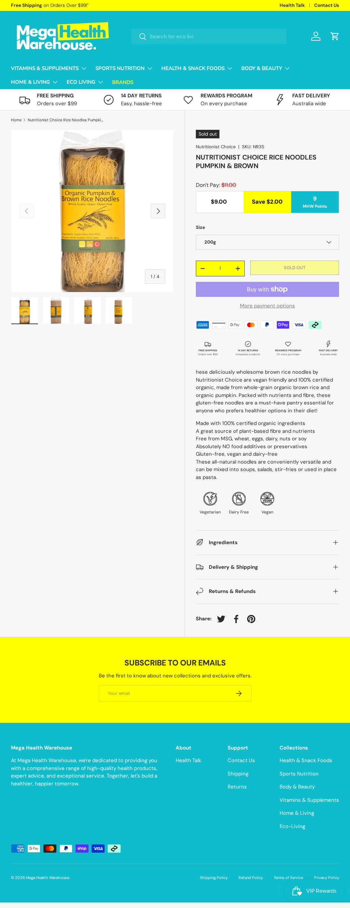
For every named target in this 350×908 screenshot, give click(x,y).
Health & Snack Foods (306, 760)
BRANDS (122, 82)
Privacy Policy (326, 877)
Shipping (238, 773)
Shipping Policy (214, 877)
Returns (237, 786)
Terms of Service (288, 877)
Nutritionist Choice (215, 147)
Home (16, 120)
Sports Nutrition (299, 773)
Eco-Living (292, 826)
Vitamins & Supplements (309, 800)
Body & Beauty (297, 786)
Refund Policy (251, 877)
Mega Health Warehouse (47, 877)
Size (200, 227)
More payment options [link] (267, 305)
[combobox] (208, 36)
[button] (334, 36)
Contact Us (326, 5)
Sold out (295, 268)
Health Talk (292, 5)
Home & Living (297, 813)
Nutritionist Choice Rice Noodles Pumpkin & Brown (66, 120)
